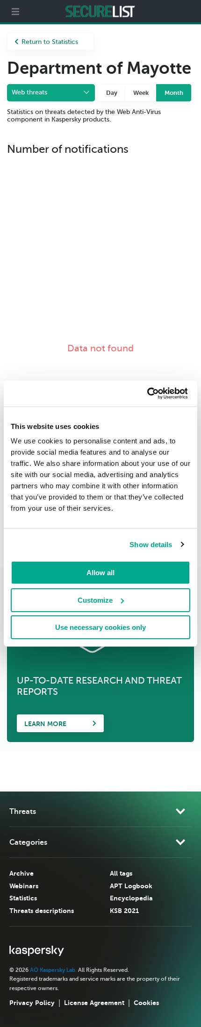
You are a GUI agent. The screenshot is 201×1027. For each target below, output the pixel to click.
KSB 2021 (124, 910)
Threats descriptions (41, 910)
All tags (121, 873)
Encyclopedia (131, 898)
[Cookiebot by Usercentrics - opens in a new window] (146, 393)
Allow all (100, 573)
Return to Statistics (50, 41)
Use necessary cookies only (100, 627)
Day (111, 92)
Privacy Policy (32, 1002)
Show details (150, 545)
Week (141, 92)
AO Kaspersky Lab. (53, 970)
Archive (21, 873)
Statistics (23, 898)
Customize (95, 600)
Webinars (23, 886)
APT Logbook (131, 886)
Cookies (146, 1002)
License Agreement (94, 1002)
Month (174, 92)
